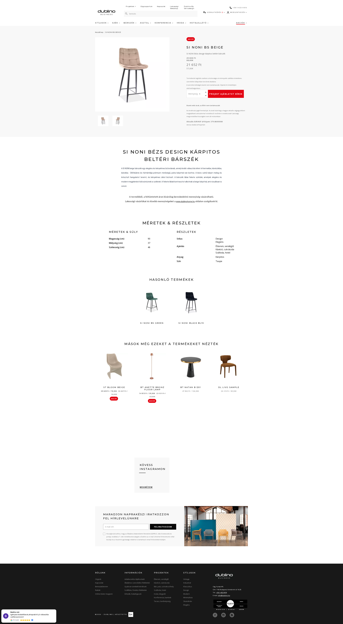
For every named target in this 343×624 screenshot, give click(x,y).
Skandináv (187, 601)
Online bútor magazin (104, 594)
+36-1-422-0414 (221, 592)
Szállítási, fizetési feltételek (135, 590)
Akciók (241, 23)
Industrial (187, 583)
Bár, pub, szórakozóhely (164, 586)
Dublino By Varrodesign (189, 7)
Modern (186, 594)
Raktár (97, 590)
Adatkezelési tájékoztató (134, 579)
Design (186, 590)
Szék (115, 23)
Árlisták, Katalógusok (132, 594)
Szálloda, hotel (160, 590)
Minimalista (188, 597)
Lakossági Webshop (174, 7)
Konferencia (163, 23)
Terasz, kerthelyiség (162, 601)
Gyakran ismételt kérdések (135, 586)
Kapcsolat (161, 6)
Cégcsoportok (146, 6)
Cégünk (98, 579)
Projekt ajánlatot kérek (225, 94)
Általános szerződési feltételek (137, 583)
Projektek (130, 6)
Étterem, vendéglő (161, 579)
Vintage (186, 579)
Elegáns (186, 605)
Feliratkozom (163, 526)
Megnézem (146, 487)
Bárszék (129, 23)
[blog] (232, 614)
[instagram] (223, 614)
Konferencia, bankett (162, 597)
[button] (56, 609)
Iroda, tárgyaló (160, 594)
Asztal (145, 23)
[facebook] (215, 614)
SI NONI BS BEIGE (113, 32)
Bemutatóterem (101, 586)
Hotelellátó (198, 23)
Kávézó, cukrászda (161, 583)
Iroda (181, 23)
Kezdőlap (99, 32)
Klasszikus (187, 586)
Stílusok (101, 23)
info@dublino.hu (224, 595)
